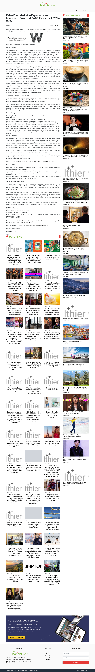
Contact (47, 659)
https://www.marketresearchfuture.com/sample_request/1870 (39, 161)
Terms (77, 670)
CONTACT (29, 10)
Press (47, 654)
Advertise (47, 657)
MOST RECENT (15, 10)
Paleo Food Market (11, 66)
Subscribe (75, 662)
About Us (47, 655)
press (23, 10)
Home (47, 652)
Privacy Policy (84, 670)
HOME (8, 10)
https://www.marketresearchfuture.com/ (37, 225)
